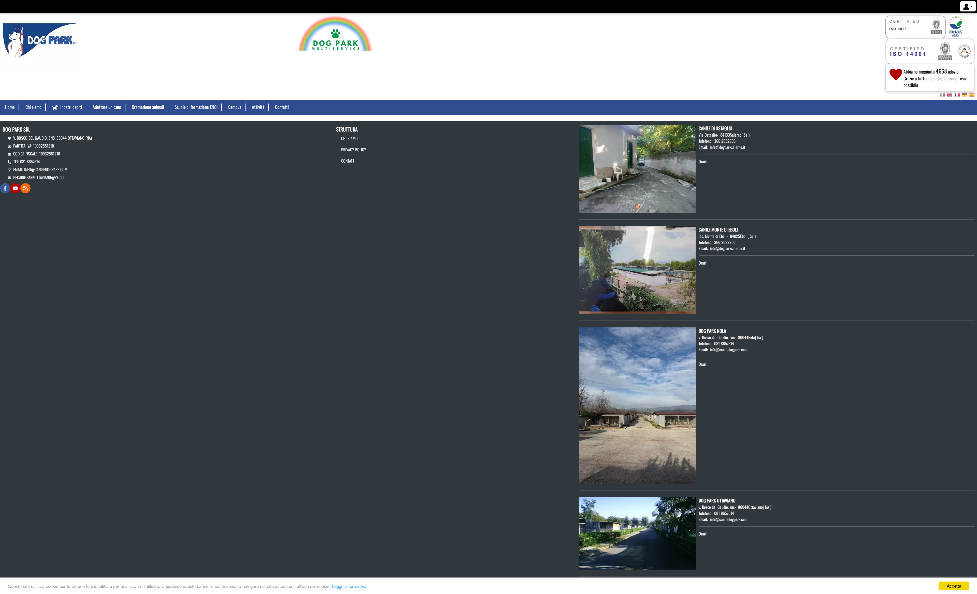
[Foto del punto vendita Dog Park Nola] (637, 405)
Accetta (954, 586)
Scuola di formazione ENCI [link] (196, 107)
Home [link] (10, 107)
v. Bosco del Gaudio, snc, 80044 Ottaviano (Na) (52, 138)
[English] (949, 94)
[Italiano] (942, 94)
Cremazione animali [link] (148, 107)
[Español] (971, 94)
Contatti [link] (282, 107)
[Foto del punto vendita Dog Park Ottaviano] (637, 533)
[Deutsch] (964, 94)
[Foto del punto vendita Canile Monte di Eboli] (637, 269)
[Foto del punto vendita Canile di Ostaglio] (637, 168)
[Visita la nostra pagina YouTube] (15, 188)
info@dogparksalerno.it (727, 147)
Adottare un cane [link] (107, 107)
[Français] (957, 94)
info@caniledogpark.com (45, 169)
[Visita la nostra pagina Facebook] (5, 188)
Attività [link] (258, 107)
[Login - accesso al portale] (968, 6)
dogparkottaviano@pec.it (42, 177)
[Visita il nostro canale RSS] (25, 188)
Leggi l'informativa (349, 586)
